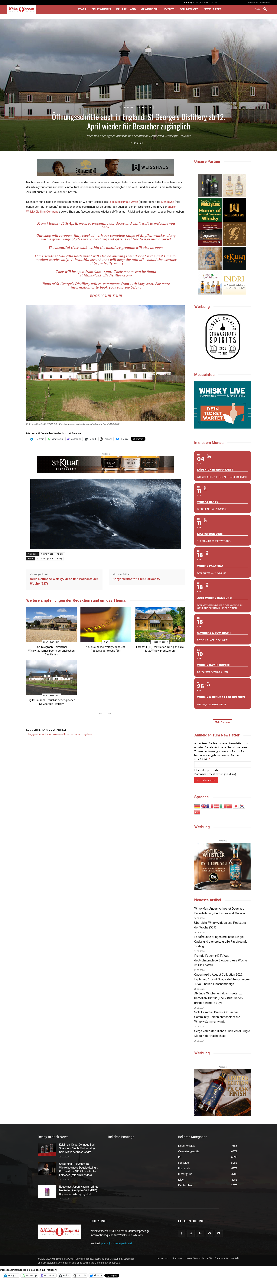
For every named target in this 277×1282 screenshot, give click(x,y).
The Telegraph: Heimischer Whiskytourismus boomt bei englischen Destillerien (51, 650)
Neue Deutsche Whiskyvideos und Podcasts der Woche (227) (64, 581)
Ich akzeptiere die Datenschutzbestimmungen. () (215, 772)
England (129, 107)
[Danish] (216, 806)
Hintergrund (144, 107)
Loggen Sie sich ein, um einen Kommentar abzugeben (60, 734)
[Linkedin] (200, 1233)
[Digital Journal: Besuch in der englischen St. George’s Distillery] (51, 677)
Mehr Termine (222, 722)
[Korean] (242, 806)
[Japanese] (236, 806)
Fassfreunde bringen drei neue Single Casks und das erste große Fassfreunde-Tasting (221, 941)
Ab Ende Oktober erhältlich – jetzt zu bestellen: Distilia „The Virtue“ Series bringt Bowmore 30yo (218, 998)
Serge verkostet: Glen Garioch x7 (136, 579)
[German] (197, 806)
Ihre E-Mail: (202, 759)
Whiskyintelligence (52, 554)
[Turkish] (197, 812)
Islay (106, 642)
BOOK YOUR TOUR (106, 296)
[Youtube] (219, 1233)
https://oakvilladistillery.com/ (107, 275)
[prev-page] (100, 714)
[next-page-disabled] (109, 714)
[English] (204, 806)
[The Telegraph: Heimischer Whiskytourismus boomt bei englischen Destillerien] (51, 624)
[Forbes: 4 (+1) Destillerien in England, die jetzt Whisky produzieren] (160, 624)
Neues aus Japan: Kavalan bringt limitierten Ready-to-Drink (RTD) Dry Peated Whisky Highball (78, 1190)
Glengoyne (167, 202)
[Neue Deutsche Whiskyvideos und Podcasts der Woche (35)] (105, 624)
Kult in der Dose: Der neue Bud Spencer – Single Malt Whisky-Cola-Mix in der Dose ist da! (77, 1148)
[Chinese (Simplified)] (229, 806)
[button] (262, 9)
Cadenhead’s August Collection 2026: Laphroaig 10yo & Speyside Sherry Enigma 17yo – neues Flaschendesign (222, 979)
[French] (210, 806)
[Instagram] (191, 1233)
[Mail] (209, 1233)
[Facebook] (181, 1233)
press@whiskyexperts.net (116, 1243)
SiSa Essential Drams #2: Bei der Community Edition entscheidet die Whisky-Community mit (217, 1016)
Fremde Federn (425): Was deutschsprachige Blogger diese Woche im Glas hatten (220, 960)
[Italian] (223, 806)
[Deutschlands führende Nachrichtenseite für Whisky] (37, 9)
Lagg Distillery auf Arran (123, 202)
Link (232, 774)
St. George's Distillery (49, 558)
